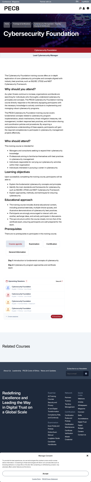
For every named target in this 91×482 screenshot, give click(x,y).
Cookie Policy (36, 479)
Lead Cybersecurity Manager (45, 55)
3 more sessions (13, 316)
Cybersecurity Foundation (45, 50)
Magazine (15, 1)
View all (58, 281)
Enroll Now (57, 316)
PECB (85, 1)
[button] (87, 455)
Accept (45, 473)
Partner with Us (45, 1)
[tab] (15, 243)
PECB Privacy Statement (50, 479)
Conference (6, 1)
